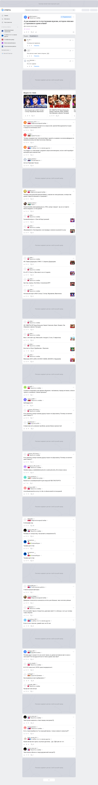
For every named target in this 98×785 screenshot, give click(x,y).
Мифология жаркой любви (38, 123)
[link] (35, 106)
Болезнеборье (35, 543)
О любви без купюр (37, 478)
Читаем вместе (35, 160)
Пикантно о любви (35, 18)
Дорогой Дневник (36, 675)
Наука (33, 204)
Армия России (35, 135)
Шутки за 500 (35, 423)
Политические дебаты (37, 587)
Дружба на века (35, 652)
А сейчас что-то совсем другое (40, 148)
